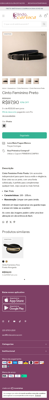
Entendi (38, 395)
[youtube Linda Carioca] (14, 321)
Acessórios (11, 88)
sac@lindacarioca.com (12, 335)
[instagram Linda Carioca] (3, 321)
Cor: (7, 121)
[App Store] (14, 303)
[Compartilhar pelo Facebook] (7, 222)
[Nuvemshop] (12, 389)
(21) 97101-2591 (8, 330)
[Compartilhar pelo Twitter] (11, 222)
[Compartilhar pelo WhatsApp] (3, 222)
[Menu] (3, 16)
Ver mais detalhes (8, 116)
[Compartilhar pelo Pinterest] (14, 222)
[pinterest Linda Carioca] (25, 321)
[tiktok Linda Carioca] (20, 321)
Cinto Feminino (22, 88)
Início (4, 88)
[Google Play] (14, 311)
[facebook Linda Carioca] (9, 321)
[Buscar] (44, 24)
